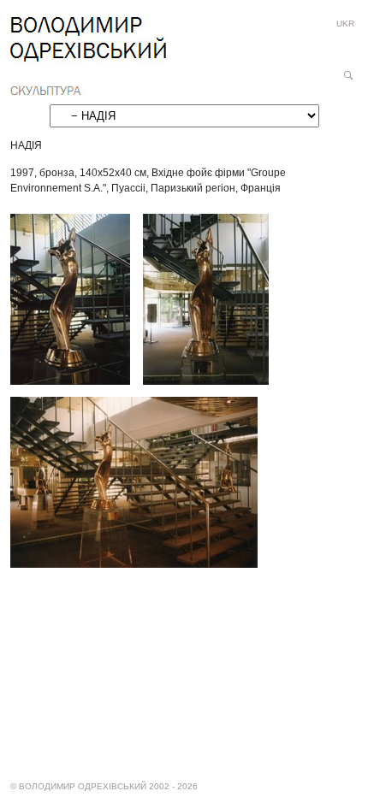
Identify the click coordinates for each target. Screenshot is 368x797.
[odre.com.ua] (88, 56)
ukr (345, 23)
